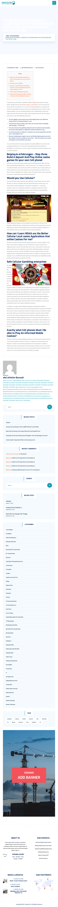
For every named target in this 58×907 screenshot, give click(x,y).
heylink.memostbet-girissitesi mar (14, 617)
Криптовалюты (10, 692)
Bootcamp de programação (13, 549)
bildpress (8, 458)
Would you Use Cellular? (16, 83)
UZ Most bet (9, 684)
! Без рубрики (9, 529)
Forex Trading (9, 613)
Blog (7, 545)
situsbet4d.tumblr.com (34, 391)
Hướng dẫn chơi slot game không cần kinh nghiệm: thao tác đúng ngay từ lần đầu (27, 435)
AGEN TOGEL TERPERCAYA (23, 400)
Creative (8, 573)
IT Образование (10, 621)
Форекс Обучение (10, 704)
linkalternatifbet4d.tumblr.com (11, 396)
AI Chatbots (9, 533)
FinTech (8, 597)
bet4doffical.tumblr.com (46, 398)
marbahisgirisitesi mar (11, 625)
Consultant (8, 569)
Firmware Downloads (11, 601)
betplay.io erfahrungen (32, 104)
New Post (8, 636)
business (9, 719)
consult (17, 719)
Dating (7, 581)
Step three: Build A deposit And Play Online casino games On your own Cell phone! (20, 79)
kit (8, 722)
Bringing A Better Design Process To (18, 892)
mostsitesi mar (9, 633)
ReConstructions (43, 858)
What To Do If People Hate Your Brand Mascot (23, 458)
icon (37, 719)
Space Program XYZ (43, 855)
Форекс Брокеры (10, 700)
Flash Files (8, 609)
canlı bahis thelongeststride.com (14, 561)
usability (34, 722)
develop (31, 719)
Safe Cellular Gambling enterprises (19, 92)
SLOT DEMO (13, 380)
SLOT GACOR (33, 380)
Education (8, 593)
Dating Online (9, 585)
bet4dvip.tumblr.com (8, 394)
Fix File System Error (11, 605)
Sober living (9, 656)
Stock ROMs (9, 664)
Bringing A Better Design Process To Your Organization (26, 469)
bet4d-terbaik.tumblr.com (33, 398)
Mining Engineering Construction (43, 845)
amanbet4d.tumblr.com (22, 391)
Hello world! (23, 454)
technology (9, 668)
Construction (9, 565)
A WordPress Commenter (12, 454)
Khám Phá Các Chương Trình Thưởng (16, 514)
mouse (13, 722)
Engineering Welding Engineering (43, 848)
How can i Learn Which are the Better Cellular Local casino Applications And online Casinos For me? (20, 87)
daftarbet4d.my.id (29, 396)
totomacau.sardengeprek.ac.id (42, 396)
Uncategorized (9, 676)
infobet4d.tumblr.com (8, 398)
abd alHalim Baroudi (27, 67)
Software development (11, 660)
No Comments (40, 67)
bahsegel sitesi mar (11, 541)
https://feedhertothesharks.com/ (32, 389)
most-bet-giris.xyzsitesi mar (13, 629)
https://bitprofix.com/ (21, 387)
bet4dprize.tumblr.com (20, 394)
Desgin (24, 719)
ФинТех (8, 696)
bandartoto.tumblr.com (44, 394)
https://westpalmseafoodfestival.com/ (13, 389)
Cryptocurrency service (12, 577)
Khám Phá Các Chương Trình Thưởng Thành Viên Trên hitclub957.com (23, 431)
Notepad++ (8, 640)
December (8, 589)
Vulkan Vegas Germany (11, 688)
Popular (21, 722)
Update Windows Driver (11, 680)
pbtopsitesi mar (10, 644)
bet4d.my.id (22, 396)
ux (40, 722)
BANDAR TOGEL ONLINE (23, 380)
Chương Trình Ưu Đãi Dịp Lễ (14, 507)
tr (6, 672)
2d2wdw (8, 422)
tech (27, 722)
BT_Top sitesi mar (10, 553)
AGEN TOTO (6, 380)
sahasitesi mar (9, 652)
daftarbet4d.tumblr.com (20, 398)
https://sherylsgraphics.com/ (35, 387)
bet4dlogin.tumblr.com (32, 394)
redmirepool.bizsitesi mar (12, 648)
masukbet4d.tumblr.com (46, 391)
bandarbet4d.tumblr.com (9, 391)
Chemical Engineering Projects (43, 842)
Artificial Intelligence (11, 537)
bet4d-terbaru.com (46, 389)
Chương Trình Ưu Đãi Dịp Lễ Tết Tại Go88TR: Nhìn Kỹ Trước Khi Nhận (22, 426)
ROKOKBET (40, 380)
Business (8, 557)
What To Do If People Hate (18, 881)
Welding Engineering (43, 852)
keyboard (44, 719)
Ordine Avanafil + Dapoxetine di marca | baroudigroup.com (20, 440)
